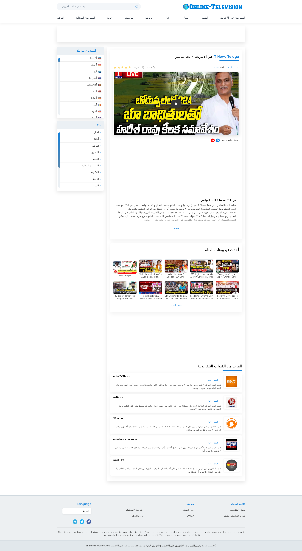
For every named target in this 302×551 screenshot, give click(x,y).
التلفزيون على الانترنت (232, 18)
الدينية (204, 18)
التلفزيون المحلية (85, 18)
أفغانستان (92, 85)
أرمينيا (94, 65)
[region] (80, 86)
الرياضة (149, 18)
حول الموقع (188, 510)
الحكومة (95, 172)
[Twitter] (82, 521)
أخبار (168, 18)
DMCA (190, 516)
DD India (118, 418)
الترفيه (60, 18)
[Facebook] (89, 521)
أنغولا (94, 111)
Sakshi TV (118, 460)
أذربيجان (93, 58)
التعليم (95, 159)
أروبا (95, 71)
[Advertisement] (151, 34)
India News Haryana (125, 439)
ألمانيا (94, 98)
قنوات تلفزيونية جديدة (234, 516)
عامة (109, 18)
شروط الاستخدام (134, 510)
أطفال (186, 18)
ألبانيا (94, 91)
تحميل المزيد (176, 305)
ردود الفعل (137, 516)
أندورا (94, 105)
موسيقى (128, 18)
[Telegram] (75, 521)
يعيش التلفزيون (237, 510)
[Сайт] (218, 140)
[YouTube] (213, 140)
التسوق (95, 152)
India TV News (121, 376)
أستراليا (93, 78)
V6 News (118, 397)
